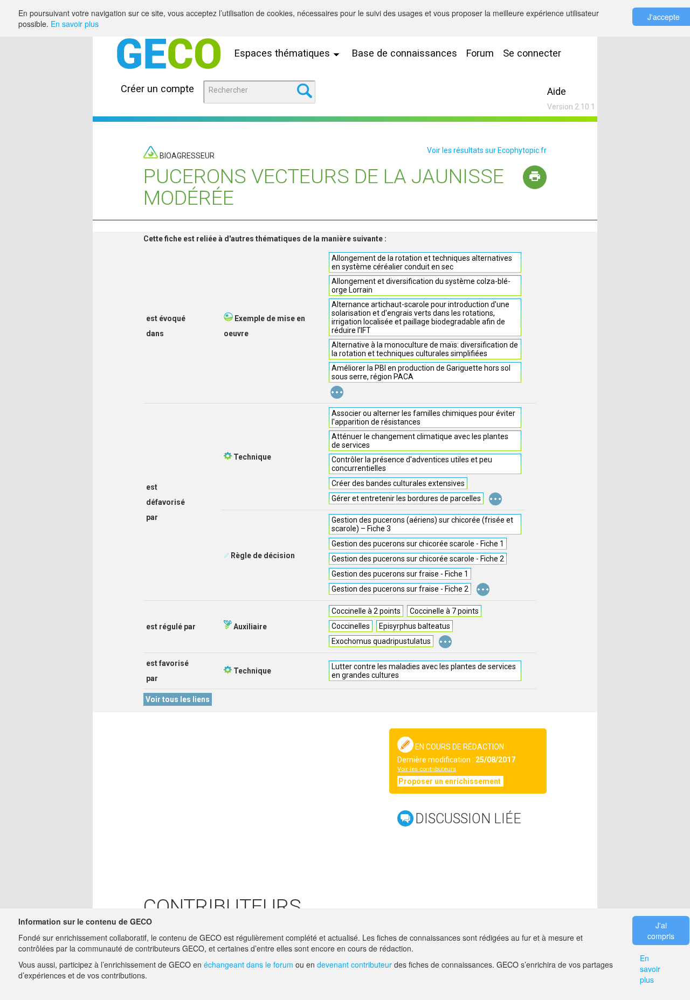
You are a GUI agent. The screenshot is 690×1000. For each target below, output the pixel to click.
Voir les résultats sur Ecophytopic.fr (487, 150)
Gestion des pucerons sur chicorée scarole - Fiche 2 (418, 558)
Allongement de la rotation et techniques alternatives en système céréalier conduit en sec (422, 262)
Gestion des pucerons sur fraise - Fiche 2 (400, 589)
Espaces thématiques (283, 53)
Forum (480, 53)
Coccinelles (351, 626)
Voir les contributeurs (426, 769)
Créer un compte (157, 88)
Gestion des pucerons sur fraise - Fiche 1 (400, 574)
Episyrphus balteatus (414, 626)
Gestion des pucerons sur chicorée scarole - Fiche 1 (418, 543)
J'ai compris (660, 930)
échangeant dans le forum (248, 964)
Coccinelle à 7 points (444, 611)
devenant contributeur (354, 964)
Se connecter (532, 53)
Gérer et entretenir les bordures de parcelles (406, 498)
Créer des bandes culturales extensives (398, 483)
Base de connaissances (404, 53)
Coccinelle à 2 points (366, 611)
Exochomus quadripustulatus (381, 641)
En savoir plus (75, 23)
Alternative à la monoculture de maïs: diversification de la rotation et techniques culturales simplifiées (425, 349)
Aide (556, 91)
